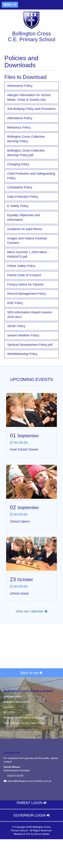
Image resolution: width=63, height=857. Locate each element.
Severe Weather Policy (23, 335)
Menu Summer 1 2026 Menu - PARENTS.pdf (28, 254)
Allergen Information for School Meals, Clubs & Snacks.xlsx (28, 97)
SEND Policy (16, 326)
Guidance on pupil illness (24, 229)
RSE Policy (15, 303)
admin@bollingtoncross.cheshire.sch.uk (29, 781)
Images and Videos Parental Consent (27, 241)
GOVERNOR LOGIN (30, 815)
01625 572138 (15, 775)
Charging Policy (18, 164)
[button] (10, 5)
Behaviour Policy (19, 127)
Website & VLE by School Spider (32, 834)
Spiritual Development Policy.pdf (29, 344)
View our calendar (30, 611)
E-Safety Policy (18, 206)
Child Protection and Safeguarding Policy (31, 176)
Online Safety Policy (21, 266)
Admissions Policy (20, 85)
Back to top (29, 673)
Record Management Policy (26, 293)
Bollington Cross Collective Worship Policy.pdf (26, 153)
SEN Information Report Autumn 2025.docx (29, 315)
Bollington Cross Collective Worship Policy (26, 139)
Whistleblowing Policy (22, 354)
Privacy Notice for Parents (25, 284)
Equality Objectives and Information (23, 217)
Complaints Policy (19, 187)
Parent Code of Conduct (24, 275)
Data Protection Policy (22, 196)
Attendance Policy (19, 118)
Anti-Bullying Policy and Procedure (31, 109)
